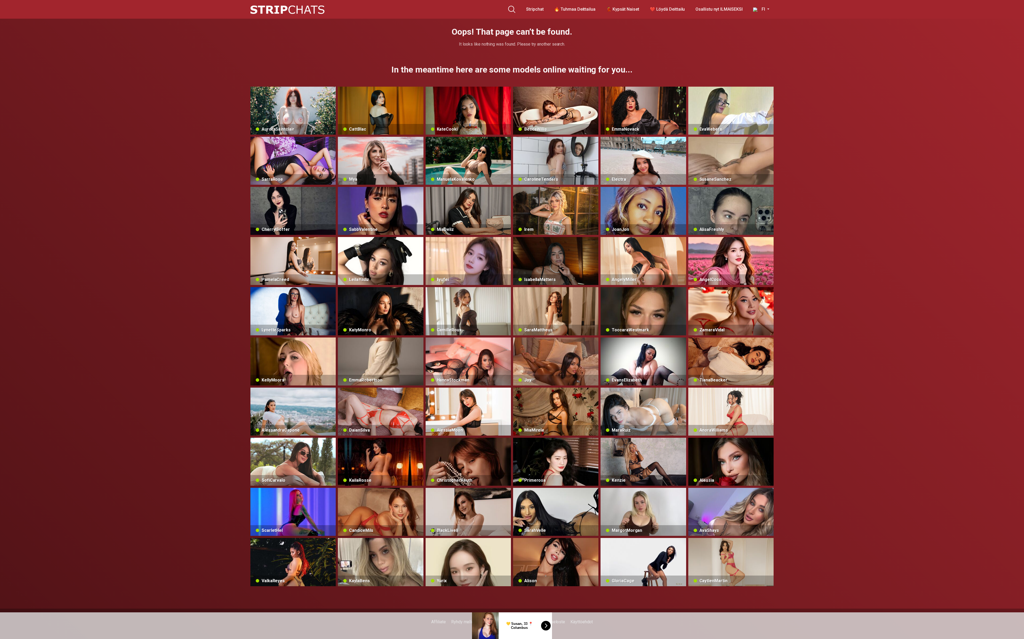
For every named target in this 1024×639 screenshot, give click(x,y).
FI (761, 9)
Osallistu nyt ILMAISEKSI (718, 9)
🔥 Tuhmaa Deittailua (574, 9)
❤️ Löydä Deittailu (667, 9)
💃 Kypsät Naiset (622, 9)
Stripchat (534, 9)
